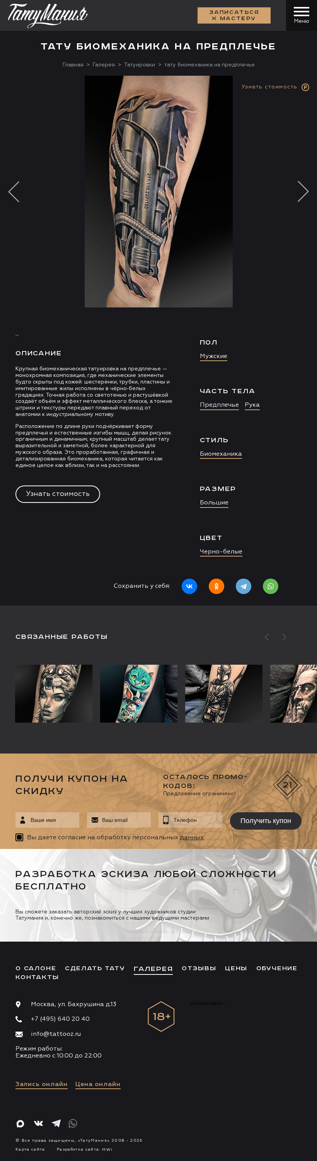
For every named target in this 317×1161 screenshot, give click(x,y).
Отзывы (199, 968)
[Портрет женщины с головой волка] (55, 694)
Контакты (37, 977)
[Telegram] (243, 586)
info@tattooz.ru (56, 1034)
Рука (252, 405)
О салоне (35, 968)
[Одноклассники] (216, 586)
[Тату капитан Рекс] (223, 694)
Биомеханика (221, 454)
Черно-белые (221, 552)
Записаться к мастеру (234, 15)
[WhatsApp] (270, 586)
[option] (158, 341)
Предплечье (219, 405)
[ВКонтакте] (189, 586)
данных (192, 838)
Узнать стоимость (58, 494)
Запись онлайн (41, 1084)
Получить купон (265, 821)
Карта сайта (30, 1149)
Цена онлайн (98, 1084)
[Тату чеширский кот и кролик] (138, 694)
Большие (214, 503)
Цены (236, 968)
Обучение (277, 968)
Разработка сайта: (84, 1149)
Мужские (213, 356)
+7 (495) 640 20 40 (60, 1019)
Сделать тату (95, 968)
